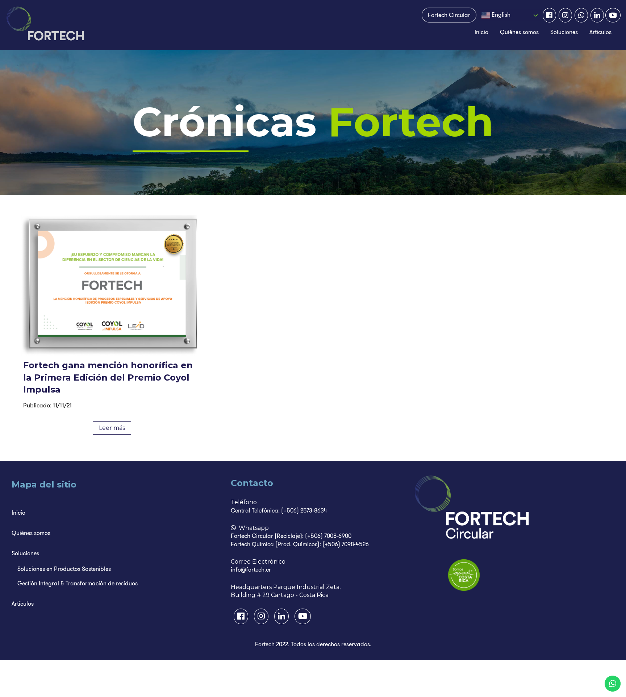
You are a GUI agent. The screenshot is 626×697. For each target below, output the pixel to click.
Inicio (481, 32)
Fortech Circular (449, 15)
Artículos (600, 32)
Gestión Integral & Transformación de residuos (77, 583)
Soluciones (564, 32)
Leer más (112, 427)
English (500, 15)
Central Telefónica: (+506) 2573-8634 (279, 510)
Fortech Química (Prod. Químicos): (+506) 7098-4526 (300, 544)
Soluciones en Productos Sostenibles (64, 569)
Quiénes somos (519, 32)
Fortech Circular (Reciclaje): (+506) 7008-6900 (291, 536)
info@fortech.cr (251, 569)
